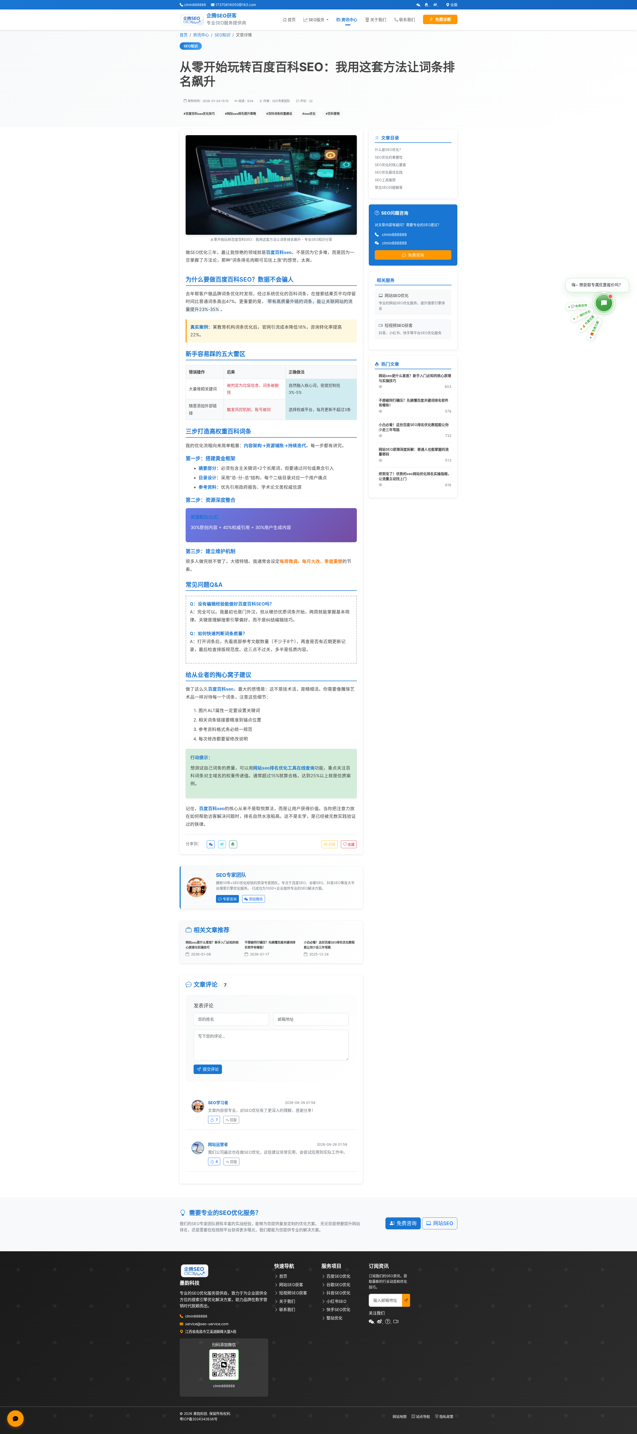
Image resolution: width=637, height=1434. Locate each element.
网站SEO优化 (397, 295)
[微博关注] (435, 4)
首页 (292, 19)
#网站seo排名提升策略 (240, 114)
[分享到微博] (222, 844)
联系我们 (407, 19)
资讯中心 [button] (349, 19)
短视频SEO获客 (399, 325)
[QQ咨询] (427, 4)
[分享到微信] (211, 844)
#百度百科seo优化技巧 (199, 114)
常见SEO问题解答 (389, 187)
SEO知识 (222, 34)
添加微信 (256, 899)
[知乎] (388, 1321)
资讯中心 (201, 34)
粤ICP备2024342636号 (198, 1419)
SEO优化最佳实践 (389, 172)
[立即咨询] (15, 1418)
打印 (331, 844)
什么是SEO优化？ (389, 149)
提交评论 (211, 1069)
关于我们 (378, 19)
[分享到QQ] (233, 844)
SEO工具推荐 (385, 180)
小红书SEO (336, 1301)
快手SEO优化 (338, 1309)
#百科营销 (333, 114)
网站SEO (443, 1223)
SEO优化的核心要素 (390, 165)
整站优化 (334, 1317)
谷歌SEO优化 (338, 1284)
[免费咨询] (604, 303)
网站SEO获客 (291, 1284)
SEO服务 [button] (317, 19)
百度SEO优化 (338, 1276)
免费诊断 (443, 19)
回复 (233, 1120)
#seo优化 (309, 114)
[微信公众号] (372, 1321)
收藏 (351, 844)
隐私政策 (446, 1416)
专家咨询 (230, 899)
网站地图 (400, 1416)
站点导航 (423, 1416)
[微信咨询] (419, 4)
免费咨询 (416, 254)
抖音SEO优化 (338, 1292)
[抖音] (395, 1321)
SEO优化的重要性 (389, 157)
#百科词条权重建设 (279, 114)
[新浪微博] (380, 1321)
